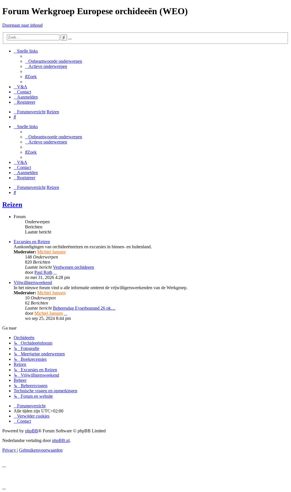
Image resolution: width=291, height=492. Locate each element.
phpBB (31, 430)
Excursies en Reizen (32, 241)
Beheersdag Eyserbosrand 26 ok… (84, 308)
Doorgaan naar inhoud (22, 25)
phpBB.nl (61, 440)
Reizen (12, 204)
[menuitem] (53, 61)
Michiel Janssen (51, 251)
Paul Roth (43, 272)
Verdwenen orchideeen (73, 267)
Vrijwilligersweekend (33, 282)
